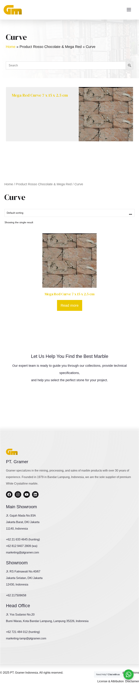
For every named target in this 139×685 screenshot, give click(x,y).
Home (10, 47)
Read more (70, 305)
